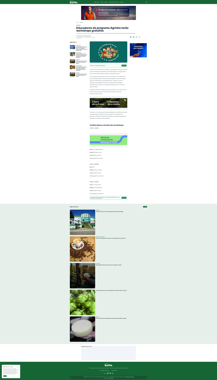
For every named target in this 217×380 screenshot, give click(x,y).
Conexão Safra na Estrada (113, 2)
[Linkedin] (110, 373)
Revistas (105, 2)
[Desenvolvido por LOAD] (111, 378)
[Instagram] (112, 373)
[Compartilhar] (139, 37)
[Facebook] (108, 373)
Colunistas (121, 2)
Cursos (81, 22)
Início (77, 22)
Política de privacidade (11, 373)
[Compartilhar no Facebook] (131, 37)
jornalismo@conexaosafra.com (104, 370)
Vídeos (102, 2)
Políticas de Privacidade (130, 376)
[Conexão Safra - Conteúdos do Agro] (74, 2)
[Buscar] (146, 2)
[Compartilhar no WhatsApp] (136, 37)
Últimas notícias (97, 2)
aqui (94, 158)
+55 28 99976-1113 (114, 370)
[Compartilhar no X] (134, 37)
